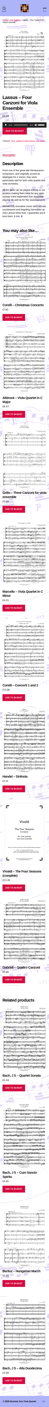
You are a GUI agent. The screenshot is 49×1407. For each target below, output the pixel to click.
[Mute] (35, 125)
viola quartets (15, 20)
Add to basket (14, 131)
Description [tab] (8, 154)
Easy (13, 141)
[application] (24, 125)
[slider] (41, 124)
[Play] (6, 125)
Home (5, 20)
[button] (41, 33)
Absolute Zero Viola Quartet (23, 1401)
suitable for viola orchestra (25, 141)
